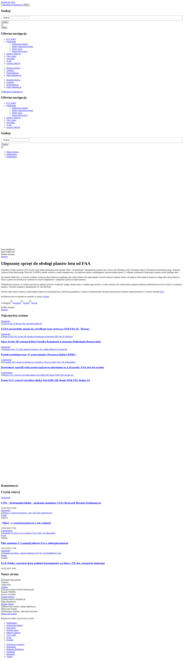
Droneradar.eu (12, 73)
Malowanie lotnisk (9, 614)
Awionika (10, 58)
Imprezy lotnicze (13, 54)
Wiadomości (11, 154)
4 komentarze (7, 372)
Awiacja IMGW (13, 63)
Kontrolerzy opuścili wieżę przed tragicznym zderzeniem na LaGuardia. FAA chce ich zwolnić (52, 367)
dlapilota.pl (18, 5)
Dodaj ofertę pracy (20, 51)
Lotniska (10, 70)
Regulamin (11, 647)
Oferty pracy (17, 49)
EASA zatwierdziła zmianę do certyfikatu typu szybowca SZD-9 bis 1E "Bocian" (45, 328)
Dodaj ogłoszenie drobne (22, 46)
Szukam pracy (12, 630)
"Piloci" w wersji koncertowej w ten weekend (26, 523)
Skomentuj (5, 321)
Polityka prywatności (15, 644)
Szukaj (6, 17)
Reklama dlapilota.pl (15, 649)
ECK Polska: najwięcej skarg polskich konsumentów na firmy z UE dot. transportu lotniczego (53, 563)
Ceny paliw (11, 56)
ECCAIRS (11, 39)
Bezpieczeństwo (13, 68)
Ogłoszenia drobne (20, 44)
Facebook (10, 652)
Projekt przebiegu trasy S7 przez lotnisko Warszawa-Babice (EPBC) (38, 354)
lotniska (4, 587)
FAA (162, 292)
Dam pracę (11, 628)
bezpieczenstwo (8, 597)
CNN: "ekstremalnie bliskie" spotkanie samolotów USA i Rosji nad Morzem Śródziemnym (51, 502)
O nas (8, 61)
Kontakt (9, 640)
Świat (3, 535)
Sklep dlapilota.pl (13, 75)
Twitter (9, 656)
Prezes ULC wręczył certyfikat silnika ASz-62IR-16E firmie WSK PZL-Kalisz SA (45, 380)
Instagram (10, 654)
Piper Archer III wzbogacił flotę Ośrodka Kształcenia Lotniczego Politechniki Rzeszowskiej (51, 341)
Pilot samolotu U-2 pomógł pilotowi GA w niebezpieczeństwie (34, 543)
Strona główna (12, 152)
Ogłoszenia (11, 42)
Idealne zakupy (7, 604)
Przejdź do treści (8, 2)
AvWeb (46, 296)
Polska (4, 515)
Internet (4, 257)
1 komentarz (6, 360)
